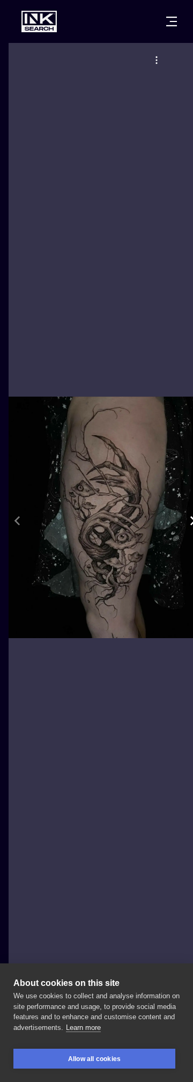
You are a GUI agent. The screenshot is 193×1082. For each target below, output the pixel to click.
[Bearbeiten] (156, 60)
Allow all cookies (94, 1059)
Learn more (83, 1027)
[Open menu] (171, 21)
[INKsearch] (39, 21)
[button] (156, 60)
